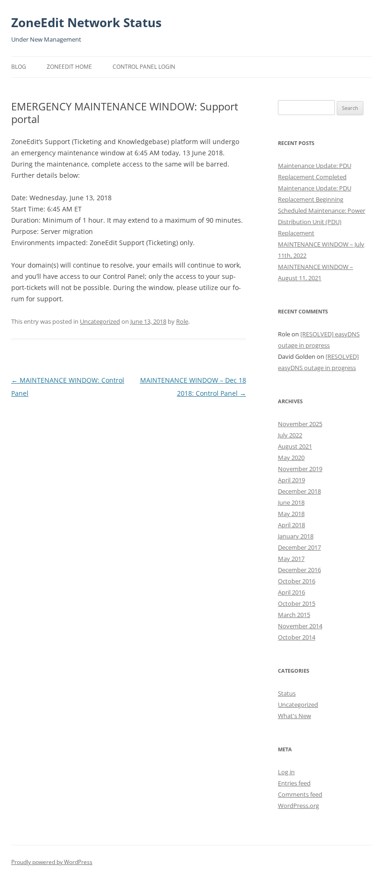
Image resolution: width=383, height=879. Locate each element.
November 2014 (300, 626)
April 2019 (291, 480)
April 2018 (291, 525)
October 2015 (296, 603)
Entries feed (294, 783)
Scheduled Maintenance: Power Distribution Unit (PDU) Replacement (321, 221)
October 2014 (296, 637)
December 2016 (299, 570)
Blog (18, 67)
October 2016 (296, 581)
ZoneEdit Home (69, 67)
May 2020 (291, 457)
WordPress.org (298, 805)
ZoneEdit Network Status (86, 22)
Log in (286, 772)
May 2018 (291, 513)
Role (182, 321)
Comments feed (300, 794)
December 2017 (299, 547)
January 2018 (295, 536)
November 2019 (300, 469)
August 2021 (295, 446)
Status (287, 693)
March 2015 (294, 614)
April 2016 (291, 592)
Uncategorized (100, 321)
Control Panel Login (144, 67)
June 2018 (291, 502)
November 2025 (300, 424)
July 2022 (290, 435)
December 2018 (299, 491)
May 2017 (291, 558)
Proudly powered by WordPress (51, 862)
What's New (294, 716)
